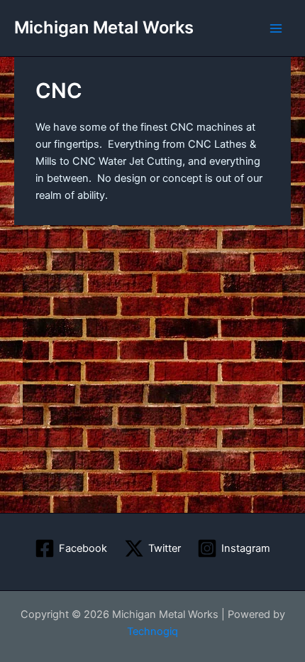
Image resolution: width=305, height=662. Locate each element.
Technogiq (152, 631)
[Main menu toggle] (276, 28)
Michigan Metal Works (104, 27)
